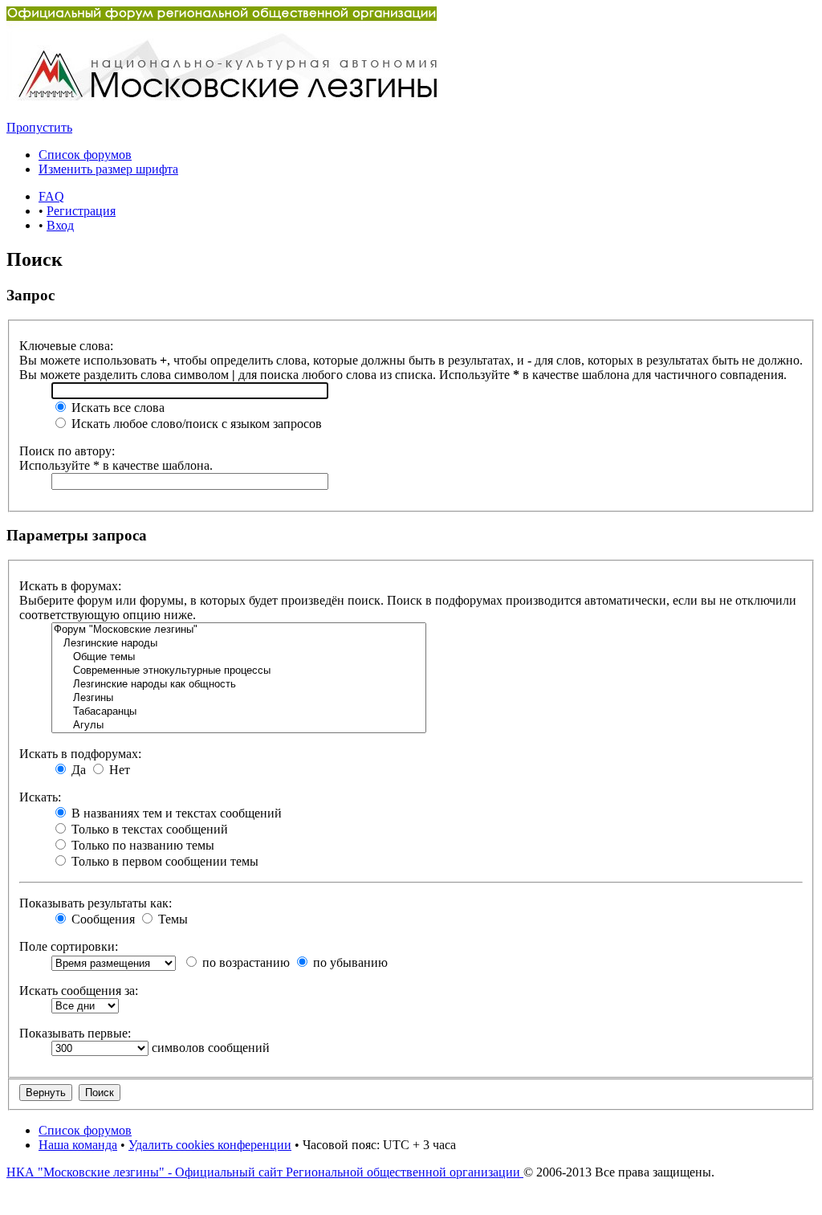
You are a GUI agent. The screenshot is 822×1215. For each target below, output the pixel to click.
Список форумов (85, 154)
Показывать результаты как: (95, 903)
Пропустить (39, 127)
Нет (118, 770)
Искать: (40, 797)
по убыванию (349, 962)
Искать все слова (116, 407)
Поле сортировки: (68, 946)
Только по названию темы (141, 845)
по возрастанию (244, 962)
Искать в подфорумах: (80, 753)
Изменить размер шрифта (108, 169)
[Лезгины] (238, 698)
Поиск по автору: (67, 451)
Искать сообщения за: (78, 990)
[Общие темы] (238, 657)
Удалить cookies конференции (209, 1145)
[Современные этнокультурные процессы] (238, 671)
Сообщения (101, 919)
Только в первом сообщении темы (163, 861)
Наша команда (78, 1145)
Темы (171, 919)
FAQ (51, 196)
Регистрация (81, 211)
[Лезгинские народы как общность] (238, 684)
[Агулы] (238, 725)
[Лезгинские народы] (238, 643)
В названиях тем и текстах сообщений (175, 813)
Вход (60, 225)
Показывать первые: (75, 1033)
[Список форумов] (221, 96)
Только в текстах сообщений (148, 829)
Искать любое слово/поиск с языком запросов (195, 423)
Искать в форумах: (70, 586)
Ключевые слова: (66, 346)
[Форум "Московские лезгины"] (238, 630)
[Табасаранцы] (238, 712)
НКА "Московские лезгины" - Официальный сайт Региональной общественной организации (264, 1172)
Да (77, 770)
